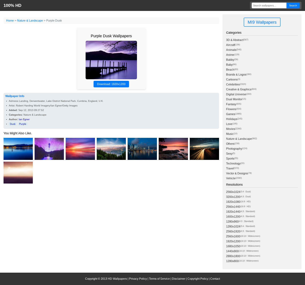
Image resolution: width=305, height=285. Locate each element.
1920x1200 (233, 241)
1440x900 (232, 251)
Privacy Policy (138, 278)
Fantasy (231, 104)
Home (10, 20)
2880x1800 (233, 256)
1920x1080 (233, 201)
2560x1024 (233, 191)
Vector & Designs (237, 173)
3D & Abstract (234, 39)
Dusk (13, 123)
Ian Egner (24, 119)
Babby (230, 59)
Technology (233, 163)
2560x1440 (233, 206)
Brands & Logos (236, 74)
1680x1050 (233, 246)
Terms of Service (159, 278)
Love (229, 123)
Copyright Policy (197, 278)
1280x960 (232, 221)
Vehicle (230, 178)
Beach (230, 69)
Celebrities (233, 84)
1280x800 (232, 261)
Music (230, 133)
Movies (230, 128)
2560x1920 (233, 231)
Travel (230, 168)
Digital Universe (236, 94)
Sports (230, 158)
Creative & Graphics (238, 89)
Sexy (229, 153)
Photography (234, 148)
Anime (230, 54)
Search (293, 5)
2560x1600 (233, 236)
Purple (22, 123)
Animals (231, 49)
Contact (215, 278)
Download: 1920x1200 (111, 84)
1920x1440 (233, 211)
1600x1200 (233, 216)
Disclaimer (178, 278)
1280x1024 (233, 226)
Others (230, 143)
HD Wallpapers (117, 278)
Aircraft (230, 44)
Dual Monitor (234, 99)
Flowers (231, 109)
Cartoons (232, 79)
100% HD (12, 5)
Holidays (231, 119)
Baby (229, 64)
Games (230, 114)
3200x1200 (233, 196)
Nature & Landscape (30, 20)
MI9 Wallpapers (262, 22)
